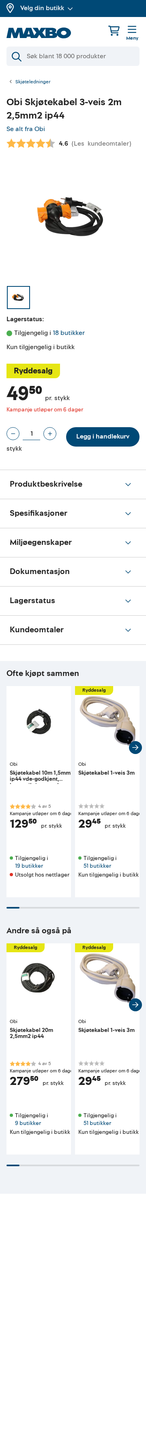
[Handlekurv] (114, 30)
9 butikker (28, 1123)
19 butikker (29, 866)
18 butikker (69, 332)
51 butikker (97, 866)
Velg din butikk (42, 8)
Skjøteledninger (33, 82)
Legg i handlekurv (102, 436)
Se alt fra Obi (25, 129)
